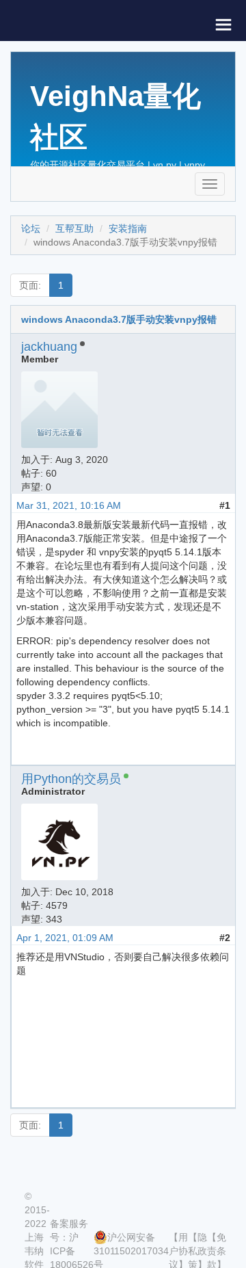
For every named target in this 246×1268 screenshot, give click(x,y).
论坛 (30, 228)
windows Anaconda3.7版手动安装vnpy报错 (119, 319)
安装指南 (128, 228)
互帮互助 (74, 228)
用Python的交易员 (71, 779)
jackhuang (49, 347)
